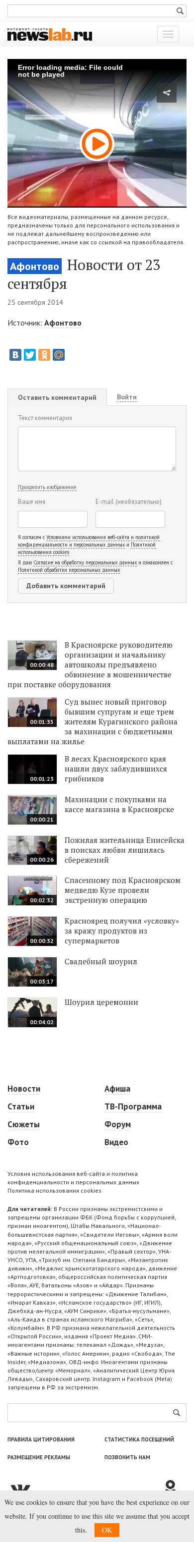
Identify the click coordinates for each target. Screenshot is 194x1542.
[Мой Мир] (59, 355)
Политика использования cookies (54, 1190)
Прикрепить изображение (47, 487)
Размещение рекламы (38, 1457)
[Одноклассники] (44, 355)
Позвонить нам (127, 1457)
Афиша (117, 1088)
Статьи (20, 1106)
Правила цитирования (41, 1439)
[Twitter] (30, 355)
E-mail (129, 501)
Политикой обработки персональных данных (69, 569)
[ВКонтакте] (15, 355)
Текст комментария (45, 418)
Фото (18, 1142)
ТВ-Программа (133, 1106)
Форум (117, 1124)
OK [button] (107, 1530)
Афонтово (34, 266)
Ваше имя (31, 501)
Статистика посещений (139, 1439)
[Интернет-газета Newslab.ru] (49, 34)
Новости (23, 1088)
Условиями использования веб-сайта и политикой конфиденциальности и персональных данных (89, 541)
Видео (116, 1142)
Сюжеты (23, 1124)
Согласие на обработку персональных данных (85, 562)
